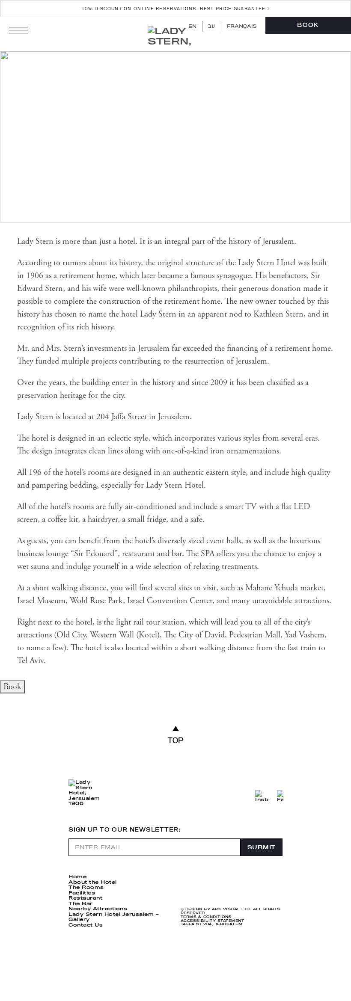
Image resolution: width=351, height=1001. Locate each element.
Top (176, 740)
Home (77, 876)
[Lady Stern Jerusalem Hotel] (176, 36)
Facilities (81, 892)
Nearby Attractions (97, 908)
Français (242, 26)
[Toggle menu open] (18, 30)
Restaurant (85, 897)
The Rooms (86, 887)
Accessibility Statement (212, 921)
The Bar (80, 903)
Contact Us (85, 924)
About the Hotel (92, 882)
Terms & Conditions (206, 917)
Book (308, 25)
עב (211, 25)
